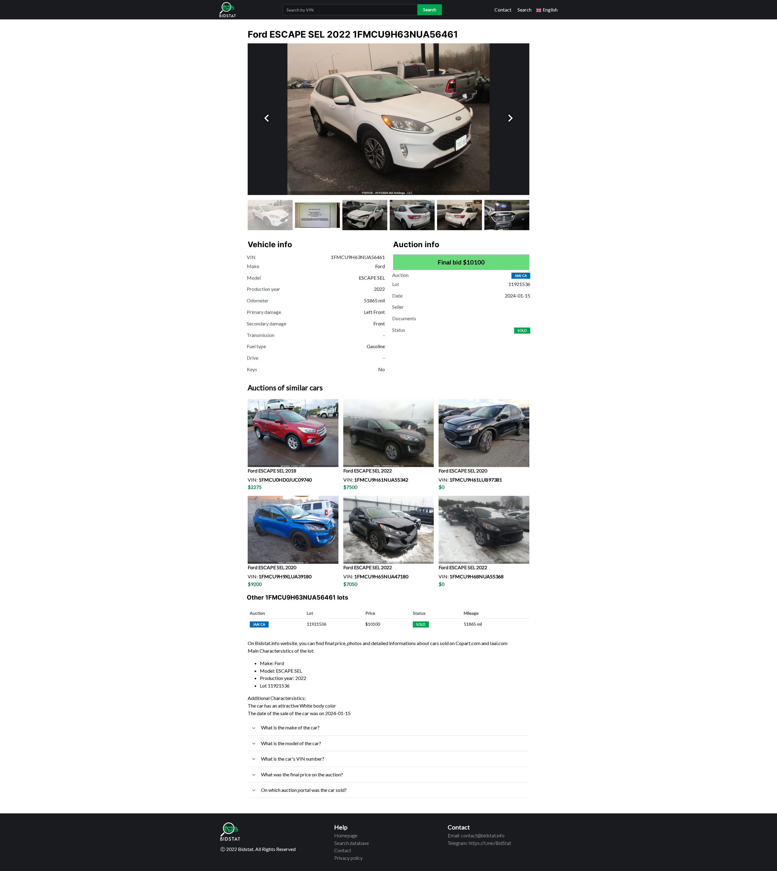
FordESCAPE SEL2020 (463, 470)
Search (524, 9)
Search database (351, 843)
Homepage (346, 835)
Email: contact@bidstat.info (476, 835)
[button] (547, 10)
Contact (502, 9)
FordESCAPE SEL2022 (367, 470)
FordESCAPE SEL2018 (272, 470)
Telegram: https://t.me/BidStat (479, 843)
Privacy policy (348, 858)
